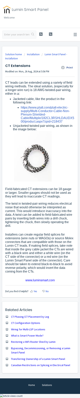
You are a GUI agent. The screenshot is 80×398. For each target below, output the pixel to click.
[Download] (33, 200)
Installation (33, 54)
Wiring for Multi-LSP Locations (28, 329)
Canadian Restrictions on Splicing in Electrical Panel (40, 365)
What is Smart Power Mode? (27, 335)
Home (31, 385)
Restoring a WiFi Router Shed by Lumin (33, 342)
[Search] (32, 35)
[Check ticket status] (41, 34)
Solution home (14, 54)
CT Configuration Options (25, 323)
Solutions (47, 385)
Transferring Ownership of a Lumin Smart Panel (38, 359)
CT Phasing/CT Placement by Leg (30, 316)
